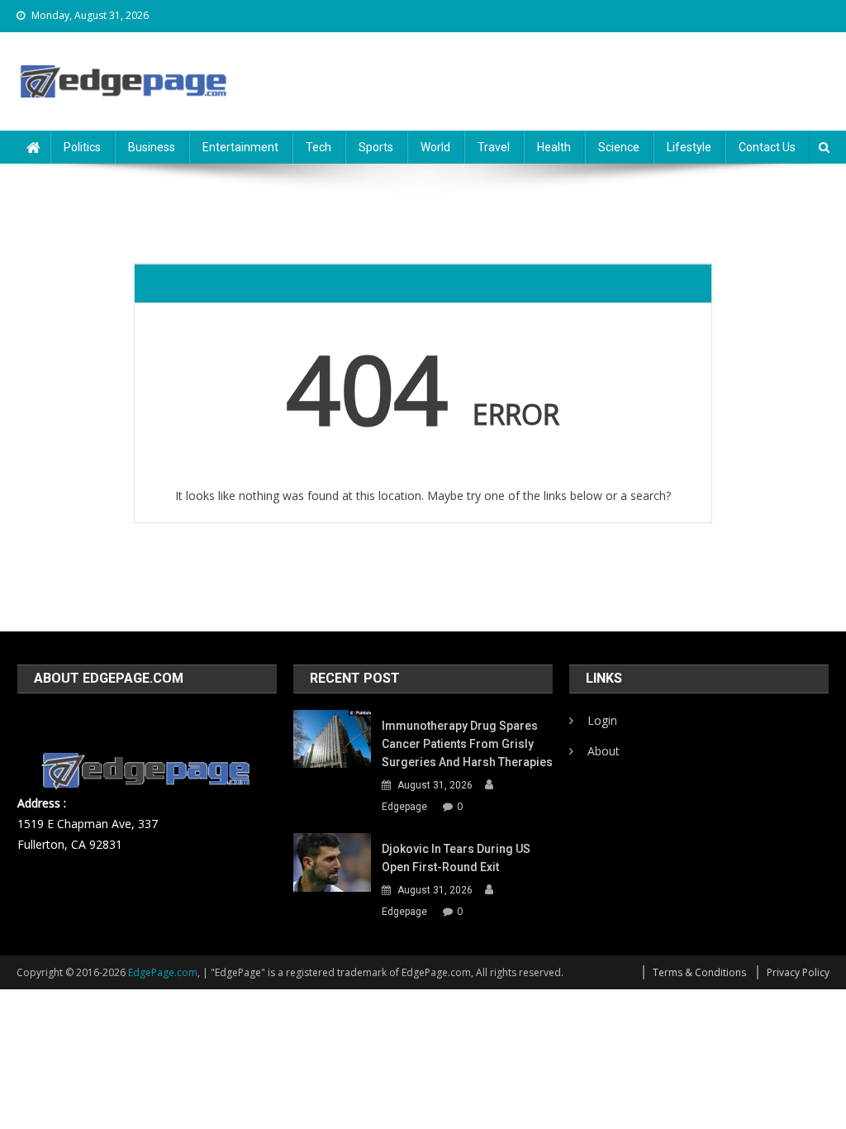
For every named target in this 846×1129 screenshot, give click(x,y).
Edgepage (404, 806)
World (435, 147)
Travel (494, 147)
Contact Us (767, 147)
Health (554, 147)
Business (151, 147)
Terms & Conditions (699, 972)
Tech (318, 147)
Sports (376, 147)
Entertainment (240, 147)
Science (618, 147)
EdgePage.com (162, 972)
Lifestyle (689, 147)
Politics (82, 147)
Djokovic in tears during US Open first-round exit (456, 858)
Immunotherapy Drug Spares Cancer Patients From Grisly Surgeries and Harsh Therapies (467, 744)
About (603, 751)
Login (602, 720)
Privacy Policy (798, 972)
